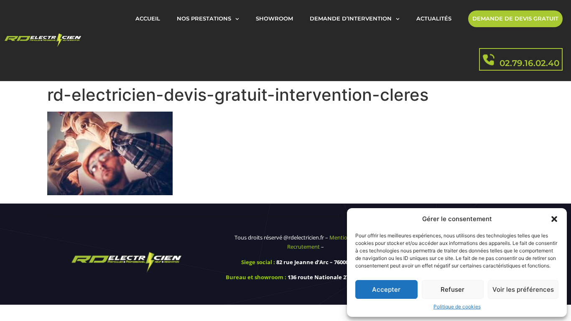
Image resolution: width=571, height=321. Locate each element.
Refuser (452, 289)
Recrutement (303, 246)
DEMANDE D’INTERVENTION (351, 18)
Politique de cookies (457, 306)
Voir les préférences (523, 289)
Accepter (386, 289)
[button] (554, 219)
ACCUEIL (147, 18)
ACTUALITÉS (433, 18)
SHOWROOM (274, 18)
